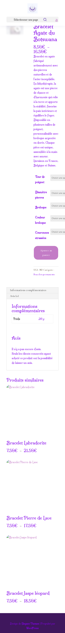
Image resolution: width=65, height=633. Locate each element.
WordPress (32, 628)
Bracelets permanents (44, 274)
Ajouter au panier (46, 253)
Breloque (40, 207)
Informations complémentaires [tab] (28, 290)
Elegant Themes (30, 623)
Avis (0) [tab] (14, 296)
